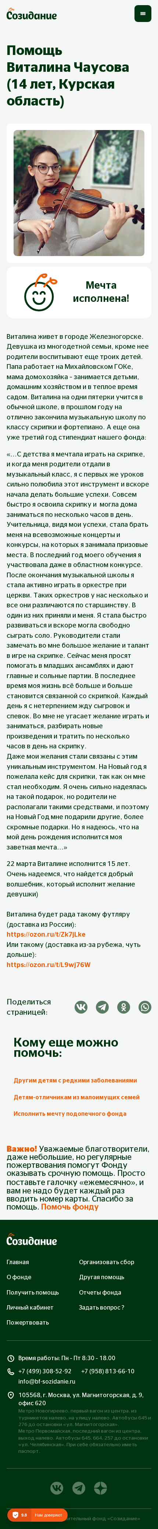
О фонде (19, 1277)
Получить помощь (33, 1293)
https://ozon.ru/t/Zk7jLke (46, 934)
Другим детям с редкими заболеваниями (75, 1081)
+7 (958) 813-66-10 (107, 1371)
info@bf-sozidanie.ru (46, 1382)
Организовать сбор (106, 1262)
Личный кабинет (30, 1308)
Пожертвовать (28, 1323)
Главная (18, 1262)
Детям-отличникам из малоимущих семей (77, 1097)
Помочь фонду (70, 1207)
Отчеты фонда (100, 1293)
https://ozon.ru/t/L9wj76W (49, 965)
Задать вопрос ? (101, 1308)
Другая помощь (101, 1277)
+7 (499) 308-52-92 (45, 1371)
